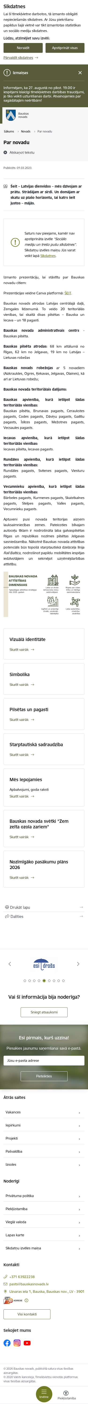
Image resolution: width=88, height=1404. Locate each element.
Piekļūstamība (16, 1209)
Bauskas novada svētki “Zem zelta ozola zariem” (39, 824)
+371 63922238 (22, 1277)
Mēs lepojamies (26, 779)
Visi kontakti (27, 1314)
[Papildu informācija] (26, 1300)
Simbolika (20, 674)
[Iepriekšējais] (10, 963)
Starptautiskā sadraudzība (36, 744)
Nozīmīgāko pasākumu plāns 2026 (39, 864)
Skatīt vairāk (19, 649)
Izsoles (11, 1164)
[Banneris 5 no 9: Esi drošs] (44, 964)
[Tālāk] (78, 963)
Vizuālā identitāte (28, 639)
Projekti (12, 1138)
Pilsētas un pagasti (29, 709)
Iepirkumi (13, 1125)
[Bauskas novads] (29, 121)
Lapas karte (15, 1235)
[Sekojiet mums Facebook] (7, 1343)
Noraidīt (23, 48)
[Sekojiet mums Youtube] (27, 1343)
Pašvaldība (14, 1151)
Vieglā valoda (16, 1222)
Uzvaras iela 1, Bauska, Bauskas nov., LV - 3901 (46, 1291)
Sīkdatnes (48, 255)
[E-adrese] (13, 1300)
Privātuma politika (20, 1196)
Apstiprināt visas (65, 48)
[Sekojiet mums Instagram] (17, 1343)
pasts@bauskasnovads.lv (29, 1284)
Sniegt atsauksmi (44, 1012)
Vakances (13, 1112)
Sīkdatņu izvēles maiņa (23, 1248)
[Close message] (80, 72)
